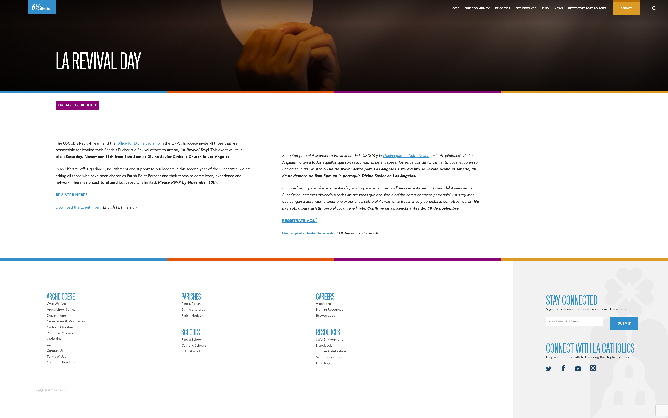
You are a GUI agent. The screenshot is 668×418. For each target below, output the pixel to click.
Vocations (323, 304)
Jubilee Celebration (331, 351)
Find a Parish (191, 304)
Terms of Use (56, 357)
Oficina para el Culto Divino (406, 156)
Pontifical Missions (60, 333)
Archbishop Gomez (61, 310)
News (558, 8)
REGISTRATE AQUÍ (299, 221)
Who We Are (56, 304)
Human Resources (329, 310)
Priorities (502, 8)
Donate (627, 8)
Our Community (477, 8)
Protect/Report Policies (587, 8)
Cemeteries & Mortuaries (66, 321)
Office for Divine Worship (138, 143)
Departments (57, 315)
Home (454, 8)
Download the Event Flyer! (78, 207)
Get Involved (526, 8)
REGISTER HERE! (71, 195)
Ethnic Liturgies (193, 310)
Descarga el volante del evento (308, 233)
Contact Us (55, 351)
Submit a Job (191, 351)
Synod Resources (329, 357)
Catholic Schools (193, 345)
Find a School (191, 339)
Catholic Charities (60, 327)
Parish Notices (192, 315)
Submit (624, 323)
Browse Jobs (325, 315)
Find (545, 8)
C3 (49, 345)
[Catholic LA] (42, 7)
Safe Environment (329, 339)
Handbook (324, 345)
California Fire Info (61, 362)
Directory (323, 363)
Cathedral (54, 339)
